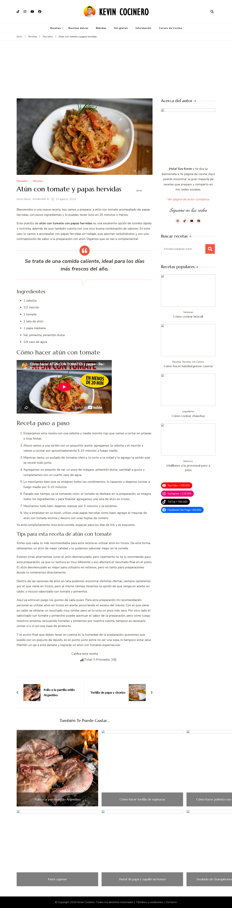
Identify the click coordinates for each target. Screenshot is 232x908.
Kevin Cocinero (86, 902)
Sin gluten (121, 28)
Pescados (22, 181)
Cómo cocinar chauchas (188, 416)
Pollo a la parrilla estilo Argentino (57, 799)
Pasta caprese (57, 879)
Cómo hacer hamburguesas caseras (188, 366)
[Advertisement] (116, 73)
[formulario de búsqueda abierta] (212, 11)
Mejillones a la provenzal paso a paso (188, 468)
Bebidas (101, 28)
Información (143, 28)
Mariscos (188, 461)
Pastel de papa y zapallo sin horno (142, 879)
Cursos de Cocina (170, 28)
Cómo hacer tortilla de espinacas (142, 799)
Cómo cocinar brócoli (188, 316)
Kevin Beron (24, 199)
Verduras (188, 312)
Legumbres (188, 411)
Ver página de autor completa (188, 199)
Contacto (171, 902)
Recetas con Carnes (193, 361)
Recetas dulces (78, 28)
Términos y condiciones (149, 902)
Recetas (55, 28)
